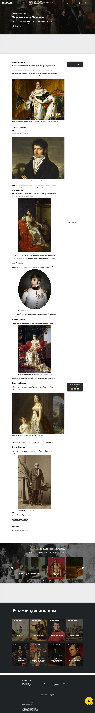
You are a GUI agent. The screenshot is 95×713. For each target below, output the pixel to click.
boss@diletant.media (30, 709)
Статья (15, 13)
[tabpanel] (29, 568)
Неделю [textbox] (77, 64)
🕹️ (87, 3)
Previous (12, 568)
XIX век (21, 557)
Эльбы (13, 258)
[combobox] (77, 64)
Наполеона (30, 130)
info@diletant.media (55, 685)
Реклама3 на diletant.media (71, 222)
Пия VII (34, 185)
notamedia (37, 702)
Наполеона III (15, 515)
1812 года (52, 512)
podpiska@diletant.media (56, 683)
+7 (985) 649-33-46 (36, 709)
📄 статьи (44, 683)
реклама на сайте (66, 683)
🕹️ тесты (43, 684)
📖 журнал (44, 686)
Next (83, 568)
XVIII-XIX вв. (76, 557)
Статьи (15, 557)
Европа (18, 557)
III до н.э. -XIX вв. (73, 644)
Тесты (15, 644)
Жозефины (34, 313)
